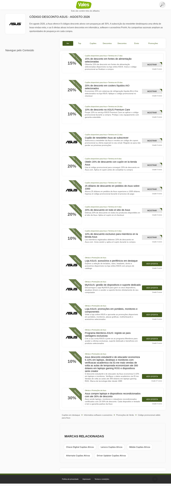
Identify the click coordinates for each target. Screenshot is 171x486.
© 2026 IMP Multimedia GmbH (85, 485)
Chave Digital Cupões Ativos (80, 447)
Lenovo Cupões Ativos (111, 447)
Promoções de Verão (125, 415)
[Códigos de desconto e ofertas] (85, 5)
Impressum (87, 479)
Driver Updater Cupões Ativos (111, 455)
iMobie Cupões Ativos (139, 447)
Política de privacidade (70, 479)
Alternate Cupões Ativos (78, 455)
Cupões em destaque (71, 415)
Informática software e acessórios (98, 415)
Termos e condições (102, 479)
